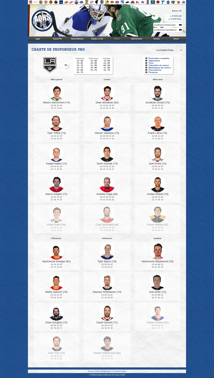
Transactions (154, 70)
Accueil (91, 371)
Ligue (38, 39)
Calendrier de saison (158, 65)
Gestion (156, 39)
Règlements (106, 371)
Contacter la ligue (119, 371)
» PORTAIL (175, 19)
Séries (117, 39)
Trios (150, 63)
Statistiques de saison (159, 67)
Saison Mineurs (77, 39)
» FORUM (176, 16)
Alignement (154, 60)
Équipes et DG (97, 39)
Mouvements (136, 39)
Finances (153, 72)
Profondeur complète (158, 58)
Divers (176, 39)
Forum (97, 371)
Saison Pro (57, 39)
